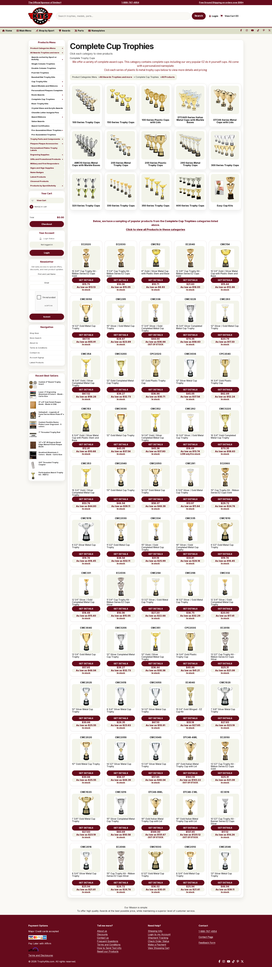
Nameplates (98, 30)
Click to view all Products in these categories (155, 229)
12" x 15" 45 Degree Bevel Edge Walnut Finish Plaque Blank (50, 444)
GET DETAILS (86, 280)
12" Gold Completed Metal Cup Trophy (120, 381)
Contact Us (35, 353)
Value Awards (37, 121)
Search (199, 15)
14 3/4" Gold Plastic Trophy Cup (186, 655)
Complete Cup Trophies (43, 99)
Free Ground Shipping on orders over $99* (221, 2)
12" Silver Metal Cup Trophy (186, 381)
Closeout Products (39, 181)
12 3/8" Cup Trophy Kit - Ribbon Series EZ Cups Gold (188, 273)
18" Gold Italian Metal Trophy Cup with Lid (152, 820)
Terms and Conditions (108, 944)
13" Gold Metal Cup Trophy (121, 490)
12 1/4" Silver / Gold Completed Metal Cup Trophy (83, 602)
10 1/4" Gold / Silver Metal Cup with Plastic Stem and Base (224, 273)
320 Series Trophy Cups (86, 205)
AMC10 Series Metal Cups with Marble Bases (86, 164)
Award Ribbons (38, 117)
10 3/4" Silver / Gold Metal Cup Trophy (190, 436)
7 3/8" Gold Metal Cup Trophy (83, 820)
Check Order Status (158, 941)
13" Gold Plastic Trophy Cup (153, 381)
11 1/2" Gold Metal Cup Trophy (118, 546)
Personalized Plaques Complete (47, 90)
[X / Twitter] (242, 961)
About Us (34, 343)
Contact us (103, 937)
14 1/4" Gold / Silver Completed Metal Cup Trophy (152, 438)
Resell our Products (107, 951)
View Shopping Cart (158, 948)
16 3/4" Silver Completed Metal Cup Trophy (189, 327)
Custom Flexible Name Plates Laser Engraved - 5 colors (50, 424)
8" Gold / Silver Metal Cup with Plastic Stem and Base (155, 272)
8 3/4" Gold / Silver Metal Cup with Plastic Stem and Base (85, 438)
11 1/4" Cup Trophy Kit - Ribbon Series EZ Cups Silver (119, 602)
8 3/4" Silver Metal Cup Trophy (119, 710)
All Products (168, 77)
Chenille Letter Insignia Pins (45, 112)
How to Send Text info (109, 948)
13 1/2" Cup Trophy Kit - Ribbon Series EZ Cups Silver (223, 657)
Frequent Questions (107, 941)
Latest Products (38, 177)
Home (9, 30)
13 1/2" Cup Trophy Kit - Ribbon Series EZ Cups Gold (223, 766)
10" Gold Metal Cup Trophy (86, 764)
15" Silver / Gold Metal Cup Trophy (120, 327)
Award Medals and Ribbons (44, 86)
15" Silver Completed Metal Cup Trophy (121, 820)
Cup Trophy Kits (39, 81)
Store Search (35, 338)
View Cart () (232, 16)
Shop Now (34, 333)
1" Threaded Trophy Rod (49, 432)
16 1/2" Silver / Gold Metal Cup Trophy (189, 601)
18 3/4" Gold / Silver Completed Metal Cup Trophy (83, 383)
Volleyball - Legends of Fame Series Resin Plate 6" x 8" (51, 414)
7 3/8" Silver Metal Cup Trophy (223, 710)
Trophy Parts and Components (45, 139)
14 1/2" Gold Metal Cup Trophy (83, 327)
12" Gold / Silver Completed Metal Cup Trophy (152, 657)
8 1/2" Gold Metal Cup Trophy (152, 874)
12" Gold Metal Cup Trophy (120, 435)
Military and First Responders (44, 163)
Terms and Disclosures (40, 955)
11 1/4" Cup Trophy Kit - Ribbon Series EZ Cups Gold (119, 273)
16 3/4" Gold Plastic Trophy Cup (221, 381)
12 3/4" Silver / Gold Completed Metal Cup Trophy (222, 602)
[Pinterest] (238, 961)
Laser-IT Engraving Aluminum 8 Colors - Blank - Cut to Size (51, 394)
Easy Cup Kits (225, 205)
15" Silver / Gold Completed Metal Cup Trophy (152, 547)
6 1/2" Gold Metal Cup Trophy (222, 546)
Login (47, 253)
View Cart (41, 200)
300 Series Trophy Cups (225, 165)
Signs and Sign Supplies (42, 168)
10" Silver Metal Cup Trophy (82, 710)
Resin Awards (37, 95)
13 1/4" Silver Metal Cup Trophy (153, 765)
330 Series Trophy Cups (121, 205)
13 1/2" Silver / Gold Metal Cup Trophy (154, 601)
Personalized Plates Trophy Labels (43, 149)
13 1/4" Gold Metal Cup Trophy (84, 655)
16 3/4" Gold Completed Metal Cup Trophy (223, 436)
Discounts (102, 934)
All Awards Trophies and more (44, 52)
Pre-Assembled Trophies (43, 134)
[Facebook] (219, 961)
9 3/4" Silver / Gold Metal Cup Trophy (189, 491)
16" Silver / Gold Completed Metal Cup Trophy (187, 547)
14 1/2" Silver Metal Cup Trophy (153, 710)
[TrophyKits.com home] (40, 16)
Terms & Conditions (38, 348)
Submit (46, 317)
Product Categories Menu (43, 48)
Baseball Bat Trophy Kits (43, 77)
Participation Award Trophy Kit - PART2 (51, 473)
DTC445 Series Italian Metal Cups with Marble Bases (190, 120)
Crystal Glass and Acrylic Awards (47, 108)
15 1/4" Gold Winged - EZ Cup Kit (189, 710)
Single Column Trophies (43, 64)
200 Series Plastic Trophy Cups (155, 164)
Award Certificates (40, 126)
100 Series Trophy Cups (86, 122)
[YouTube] (228, 961)
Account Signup (37, 357)
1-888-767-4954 (130, 2)
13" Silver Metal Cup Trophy (221, 874)
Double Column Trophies (43, 68)
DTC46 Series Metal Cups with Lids (225, 121)
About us (102, 931)
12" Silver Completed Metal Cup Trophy (121, 655)
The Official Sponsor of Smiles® (44, 2)
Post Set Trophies (40, 73)
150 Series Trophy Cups (120, 122)
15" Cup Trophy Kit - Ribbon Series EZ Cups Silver (121, 874)
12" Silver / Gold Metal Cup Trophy (225, 327)
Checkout (47, 224)
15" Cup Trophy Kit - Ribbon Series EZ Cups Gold (225, 491)
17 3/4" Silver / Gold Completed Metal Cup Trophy (152, 328)
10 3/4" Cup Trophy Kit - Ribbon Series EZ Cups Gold (84, 273)
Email (46, 283)
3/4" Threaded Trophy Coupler (48, 463)
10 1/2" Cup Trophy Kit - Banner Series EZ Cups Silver (223, 821)
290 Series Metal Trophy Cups (190, 164)
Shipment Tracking (158, 937)
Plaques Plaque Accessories (44, 143)
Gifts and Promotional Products (45, 159)
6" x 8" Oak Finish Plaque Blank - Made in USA (50, 403)
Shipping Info (155, 931)
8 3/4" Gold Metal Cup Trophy (187, 874)
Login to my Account (159, 934)
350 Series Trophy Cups (155, 205)
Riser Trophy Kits (39, 103)
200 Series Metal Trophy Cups (121, 164)
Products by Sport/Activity (43, 186)
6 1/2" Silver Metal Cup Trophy (84, 546)
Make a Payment (157, 944)
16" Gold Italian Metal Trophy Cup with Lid (187, 820)
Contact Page (206, 937)
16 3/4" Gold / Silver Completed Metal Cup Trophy (83, 492)
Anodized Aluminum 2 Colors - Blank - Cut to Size (50, 453)
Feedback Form (207, 942)
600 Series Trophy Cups (190, 205)
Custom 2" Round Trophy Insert (50, 383)
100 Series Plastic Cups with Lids (155, 121)
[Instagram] (223, 961)
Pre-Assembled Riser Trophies (46, 130)
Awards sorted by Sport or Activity (44, 58)
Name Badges (37, 172)
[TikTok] (233, 961)
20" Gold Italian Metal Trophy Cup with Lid (187, 765)
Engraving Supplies (39, 154)
